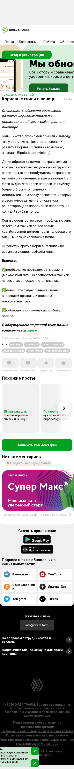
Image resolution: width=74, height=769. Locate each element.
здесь (32, 330)
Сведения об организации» (37, 744)
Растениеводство (57, 350)
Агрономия (35, 350)
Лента (9, 42)
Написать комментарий (37, 445)
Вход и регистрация (27, 55)
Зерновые (31, 344)
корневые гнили (13, 350)
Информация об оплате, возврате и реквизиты (37, 731)
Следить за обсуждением (30, 463)
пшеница (15, 344)
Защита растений (19, 95)
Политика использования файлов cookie (37, 735)
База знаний (28, 42)
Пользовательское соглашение (37, 722)
